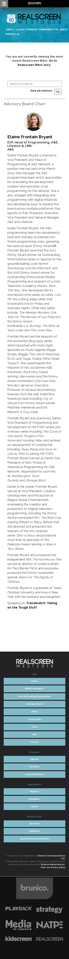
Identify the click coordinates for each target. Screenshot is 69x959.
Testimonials (34, 719)
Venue (34, 806)
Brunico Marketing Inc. (53, 864)
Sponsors (34, 823)
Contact (34, 742)
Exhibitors (34, 831)
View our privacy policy (53, 867)
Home (34, 681)
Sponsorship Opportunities (34, 839)
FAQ (35, 734)
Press (35, 727)
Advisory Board (34, 704)
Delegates (34, 799)
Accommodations (34, 774)
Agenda (34, 759)
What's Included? (34, 688)
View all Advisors (41, 90)
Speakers (34, 766)
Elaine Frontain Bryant (29, 136)
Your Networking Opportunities (34, 696)
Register (34, 791)
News (35, 711)
